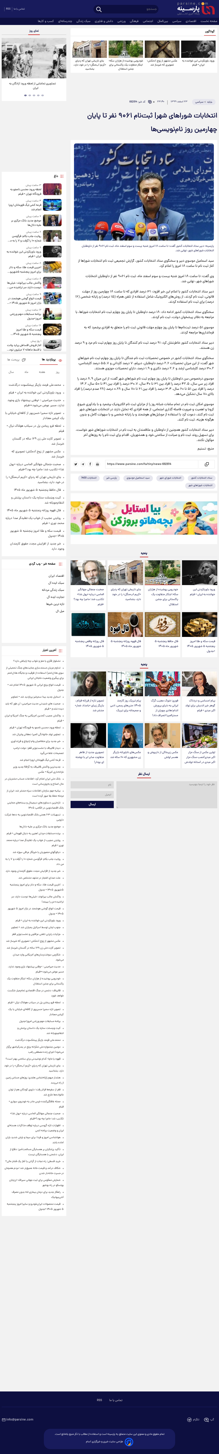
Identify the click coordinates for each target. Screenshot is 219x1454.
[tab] (42, 95)
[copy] (206, 464)
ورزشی (121, 21)
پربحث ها (13, 360)
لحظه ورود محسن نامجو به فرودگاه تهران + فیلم (25, 191)
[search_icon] (99, 9)
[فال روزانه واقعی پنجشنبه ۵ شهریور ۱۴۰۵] (88, 624)
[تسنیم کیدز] (144, 519)
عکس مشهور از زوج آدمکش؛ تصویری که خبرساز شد (162, 63)
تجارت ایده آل (55, 597)
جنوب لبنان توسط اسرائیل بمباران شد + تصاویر (36, 928)
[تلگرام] (83, 464)
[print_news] (97, 464)
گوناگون (210, 31)
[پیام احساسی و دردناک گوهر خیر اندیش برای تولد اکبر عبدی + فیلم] (199, 684)
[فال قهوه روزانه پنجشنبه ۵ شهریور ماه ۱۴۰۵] (125, 624)
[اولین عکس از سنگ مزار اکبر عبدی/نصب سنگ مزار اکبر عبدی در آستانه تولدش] (199, 735)
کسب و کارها (46, 21)
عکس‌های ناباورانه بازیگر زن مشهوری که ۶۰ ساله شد (125, 755)
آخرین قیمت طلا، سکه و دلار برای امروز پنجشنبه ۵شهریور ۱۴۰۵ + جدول (25, 269)
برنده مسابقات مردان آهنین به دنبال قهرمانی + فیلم (34, 834)
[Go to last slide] (6, 58)
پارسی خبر (111, 478)
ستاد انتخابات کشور (201, 478)
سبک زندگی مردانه (53, 590)
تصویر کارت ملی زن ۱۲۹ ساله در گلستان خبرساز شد (34, 948)
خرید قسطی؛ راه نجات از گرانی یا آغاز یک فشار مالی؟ (33, 1161)
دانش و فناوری (104, 21)
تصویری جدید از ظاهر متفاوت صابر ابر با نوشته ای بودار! (89, 757)
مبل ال (60, 611)
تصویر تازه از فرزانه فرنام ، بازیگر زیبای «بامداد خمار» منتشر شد (89, 706)
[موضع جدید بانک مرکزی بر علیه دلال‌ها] (52, 221)
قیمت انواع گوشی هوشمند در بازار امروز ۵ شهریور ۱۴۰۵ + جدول (24, 300)
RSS (8, 9)
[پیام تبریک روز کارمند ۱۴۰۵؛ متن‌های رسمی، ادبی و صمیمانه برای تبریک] (125, 684)
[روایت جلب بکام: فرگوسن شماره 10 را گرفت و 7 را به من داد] (52, 236)
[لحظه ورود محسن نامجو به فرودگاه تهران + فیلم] (52, 189)
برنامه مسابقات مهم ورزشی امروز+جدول (25, 316)
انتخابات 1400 (88, 478)
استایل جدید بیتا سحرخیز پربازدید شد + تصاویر (36, 697)
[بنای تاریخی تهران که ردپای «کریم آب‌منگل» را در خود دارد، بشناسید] (89, 49)
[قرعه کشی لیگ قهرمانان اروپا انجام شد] (52, 205)
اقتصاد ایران (56, 576)
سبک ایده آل (56, 583)
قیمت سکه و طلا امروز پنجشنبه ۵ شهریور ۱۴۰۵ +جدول (201, 646)
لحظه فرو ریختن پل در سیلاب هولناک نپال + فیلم (34, 1003)
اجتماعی (148, 21)
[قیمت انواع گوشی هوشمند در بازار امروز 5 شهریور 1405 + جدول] (52, 298)
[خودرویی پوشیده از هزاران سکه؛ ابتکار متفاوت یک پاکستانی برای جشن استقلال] (126, 49)
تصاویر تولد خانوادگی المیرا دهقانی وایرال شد (36, 735)
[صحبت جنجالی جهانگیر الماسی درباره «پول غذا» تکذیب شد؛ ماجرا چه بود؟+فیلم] (88, 572)
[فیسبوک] (90, 464)
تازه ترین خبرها (55, 604)
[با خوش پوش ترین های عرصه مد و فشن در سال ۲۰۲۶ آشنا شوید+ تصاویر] (34, 58)
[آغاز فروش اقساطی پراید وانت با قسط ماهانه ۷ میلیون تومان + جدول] (52, 345)
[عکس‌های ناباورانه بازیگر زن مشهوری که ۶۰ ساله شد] (125, 735)
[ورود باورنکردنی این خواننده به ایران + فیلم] (198, 49)
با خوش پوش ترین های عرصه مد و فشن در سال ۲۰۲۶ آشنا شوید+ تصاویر (32, 86)
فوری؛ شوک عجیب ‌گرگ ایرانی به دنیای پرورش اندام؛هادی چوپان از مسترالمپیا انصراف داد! (164, 708)
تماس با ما (19, 9)
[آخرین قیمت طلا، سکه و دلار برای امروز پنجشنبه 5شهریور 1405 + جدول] (52, 267)
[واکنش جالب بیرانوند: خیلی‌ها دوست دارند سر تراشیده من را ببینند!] (52, 283)
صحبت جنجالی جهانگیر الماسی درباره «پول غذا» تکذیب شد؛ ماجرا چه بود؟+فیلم (89, 597)
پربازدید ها (49, 359)
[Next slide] (61, 58)
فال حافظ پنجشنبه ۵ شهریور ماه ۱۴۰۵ (166, 644)
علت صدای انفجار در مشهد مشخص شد (39, 878)
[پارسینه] (193, 9)
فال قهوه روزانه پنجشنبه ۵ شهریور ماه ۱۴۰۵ (126, 644)
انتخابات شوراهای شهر (200, 485)
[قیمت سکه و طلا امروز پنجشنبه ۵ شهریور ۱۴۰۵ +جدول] (199, 624)
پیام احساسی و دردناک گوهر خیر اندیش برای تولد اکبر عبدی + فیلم (200, 706)
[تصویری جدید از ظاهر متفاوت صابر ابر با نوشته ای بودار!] (88, 735)
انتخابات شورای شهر (170, 478)
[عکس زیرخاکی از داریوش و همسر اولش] (162, 735)
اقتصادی (191, 21)
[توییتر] (75, 464)
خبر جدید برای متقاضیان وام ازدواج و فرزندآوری (36, 741)
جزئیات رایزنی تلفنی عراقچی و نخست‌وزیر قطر (36, 934)
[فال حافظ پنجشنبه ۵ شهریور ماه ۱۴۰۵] (162, 624)
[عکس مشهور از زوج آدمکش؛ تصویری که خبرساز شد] (162, 49)
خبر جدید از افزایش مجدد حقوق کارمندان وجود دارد (33, 871)
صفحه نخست (209, 21)
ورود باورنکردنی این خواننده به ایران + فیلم (198, 63)
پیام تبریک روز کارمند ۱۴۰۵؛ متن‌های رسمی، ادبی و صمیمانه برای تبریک (125, 706)
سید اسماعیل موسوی (138, 478)
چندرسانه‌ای (65, 21)
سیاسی (177, 21)
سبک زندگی (83, 21)
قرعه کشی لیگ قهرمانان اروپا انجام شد (25, 207)
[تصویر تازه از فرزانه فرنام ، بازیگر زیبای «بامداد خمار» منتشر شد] (88, 684)
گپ (212, 1420)
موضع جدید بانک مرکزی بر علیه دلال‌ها (26, 223)
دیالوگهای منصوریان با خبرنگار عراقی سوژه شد (37, 852)
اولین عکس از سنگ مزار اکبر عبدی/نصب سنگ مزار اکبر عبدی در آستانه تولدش (200, 757)
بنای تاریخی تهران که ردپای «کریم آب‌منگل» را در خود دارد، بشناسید (89, 65)
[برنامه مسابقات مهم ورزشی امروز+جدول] (52, 314)
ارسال (92, 804)
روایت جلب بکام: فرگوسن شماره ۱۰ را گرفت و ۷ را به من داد (24, 238)
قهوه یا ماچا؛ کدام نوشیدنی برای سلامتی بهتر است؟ (33, 1059)
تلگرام (196, 1420)
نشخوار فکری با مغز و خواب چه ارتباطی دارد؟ (37, 661)
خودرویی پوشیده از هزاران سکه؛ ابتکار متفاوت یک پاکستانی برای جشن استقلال (126, 65)
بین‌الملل (163, 21)
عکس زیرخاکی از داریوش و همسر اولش (163, 755)
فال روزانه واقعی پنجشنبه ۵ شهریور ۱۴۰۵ (89, 644)
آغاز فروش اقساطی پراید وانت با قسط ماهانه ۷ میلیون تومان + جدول (24, 347)
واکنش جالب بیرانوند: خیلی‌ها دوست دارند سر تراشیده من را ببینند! (24, 285)
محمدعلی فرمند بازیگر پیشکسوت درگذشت (35, 385)
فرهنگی (134, 21)
